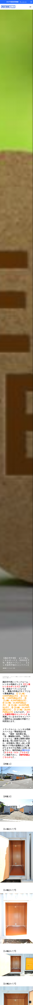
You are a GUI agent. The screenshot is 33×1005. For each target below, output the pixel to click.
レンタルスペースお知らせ (23, 676)
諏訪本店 (26, 750)
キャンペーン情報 (14, 676)
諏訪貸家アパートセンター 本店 (9, 668)
